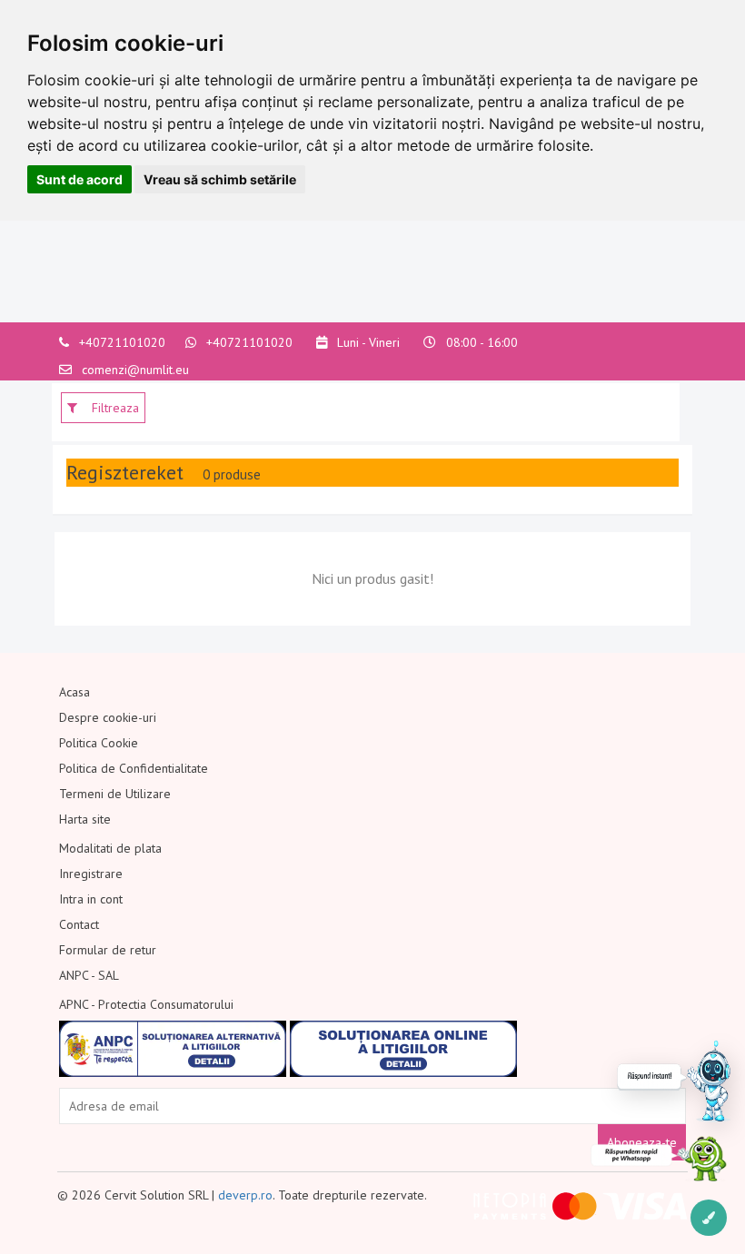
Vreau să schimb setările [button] (220, 179)
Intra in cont (91, 899)
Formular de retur (107, 950)
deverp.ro (245, 1195)
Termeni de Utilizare (115, 793)
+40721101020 (122, 342)
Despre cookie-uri (107, 717)
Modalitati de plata (110, 848)
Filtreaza (113, 408)
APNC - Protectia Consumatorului (146, 1004)
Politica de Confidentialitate (133, 768)
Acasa (74, 692)
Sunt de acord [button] (79, 179)
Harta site (85, 819)
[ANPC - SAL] (172, 1049)
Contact (79, 924)
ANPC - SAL (89, 975)
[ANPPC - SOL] (403, 1049)
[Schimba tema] (708, 1218)
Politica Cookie (98, 743)
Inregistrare (91, 873)
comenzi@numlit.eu (135, 369)
